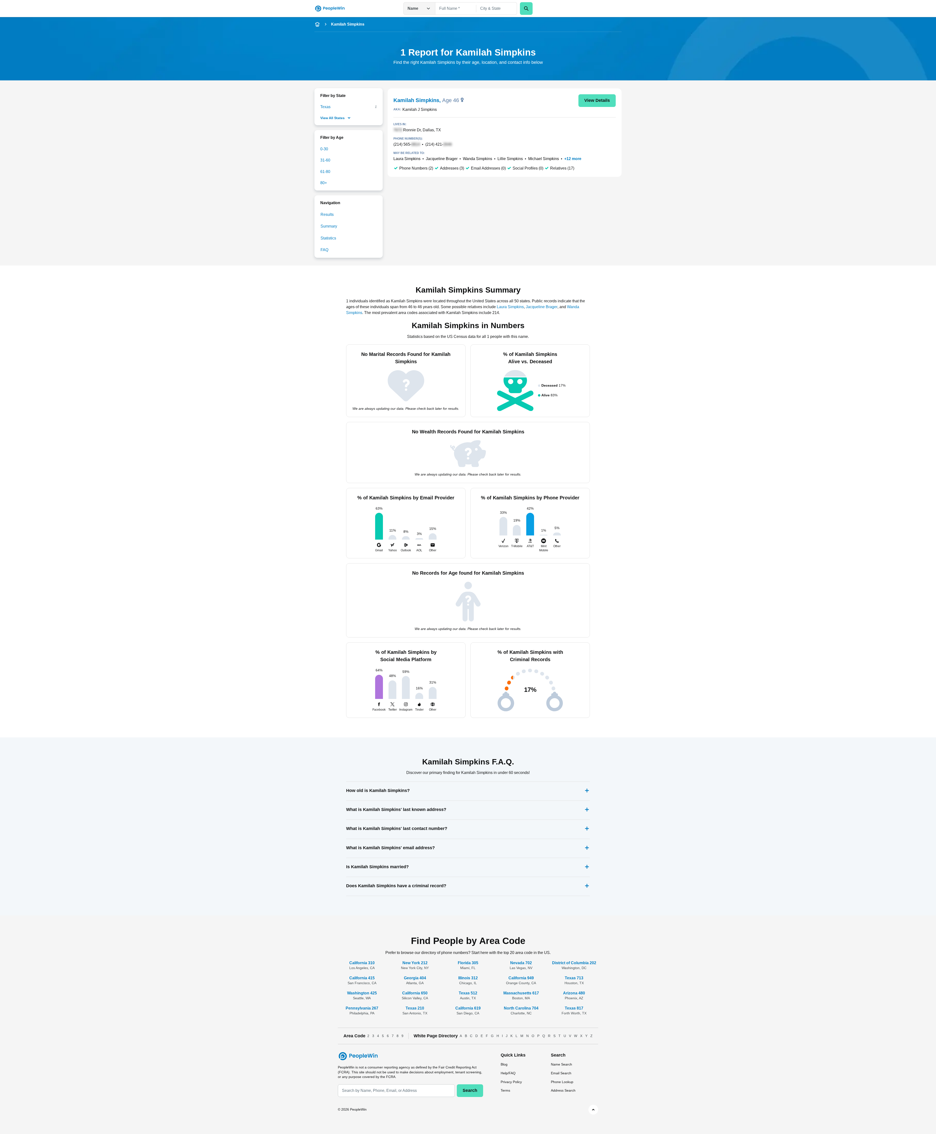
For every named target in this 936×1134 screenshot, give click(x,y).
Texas (325, 107)
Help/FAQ (508, 1073)
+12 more (572, 159)
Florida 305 (468, 963)
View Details (597, 100)
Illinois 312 (468, 978)
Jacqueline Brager (442, 159)
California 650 (415, 993)
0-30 (324, 149)
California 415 (362, 978)
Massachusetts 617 (521, 993)
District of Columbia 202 (574, 963)
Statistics (328, 238)
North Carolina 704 (521, 1008)
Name (413, 8)
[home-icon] (317, 24)
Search (470, 1090)
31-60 (325, 160)
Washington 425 (362, 993)
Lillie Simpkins (510, 159)
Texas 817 (574, 1008)
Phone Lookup (562, 1082)
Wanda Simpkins (477, 159)
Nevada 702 (521, 963)
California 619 (468, 1008)
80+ (323, 183)
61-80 (325, 172)
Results (327, 214)
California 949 (521, 978)
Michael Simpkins (543, 159)
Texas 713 (574, 978)
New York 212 (415, 963)
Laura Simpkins (406, 159)
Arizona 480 (574, 993)
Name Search (561, 1064)
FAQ (324, 250)
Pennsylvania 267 (362, 1008)
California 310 (362, 963)
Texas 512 (468, 993)
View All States (332, 118)
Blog (504, 1064)
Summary (329, 226)
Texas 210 (415, 1008)
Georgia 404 (415, 978)
